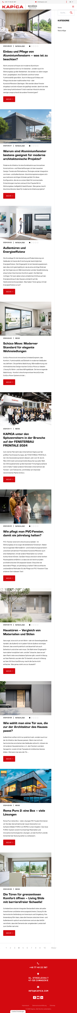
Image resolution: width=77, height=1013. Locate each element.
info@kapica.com (38, 991)
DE (70, 2)
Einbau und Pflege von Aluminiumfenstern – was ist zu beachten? (25, 55)
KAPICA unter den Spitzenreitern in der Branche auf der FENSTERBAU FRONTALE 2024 (24, 439)
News (17, 338)
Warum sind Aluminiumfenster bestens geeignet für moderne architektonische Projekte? (24, 155)
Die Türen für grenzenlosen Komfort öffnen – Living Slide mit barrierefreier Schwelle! (23, 898)
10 (45, 948)
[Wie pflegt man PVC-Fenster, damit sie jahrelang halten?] (25, 506)
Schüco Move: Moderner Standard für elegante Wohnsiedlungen (20, 347)
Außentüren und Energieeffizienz (14, 250)
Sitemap (52, 1005)
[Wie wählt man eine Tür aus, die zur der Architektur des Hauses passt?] (25, 698)
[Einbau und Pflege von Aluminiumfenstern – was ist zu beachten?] (25, 27)
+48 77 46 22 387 (38, 967)
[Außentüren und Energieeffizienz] (25, 223)
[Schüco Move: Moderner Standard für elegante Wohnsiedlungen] (25, 319)
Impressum (25, 1005)
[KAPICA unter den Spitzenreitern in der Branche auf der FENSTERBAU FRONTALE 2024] (25, 409)
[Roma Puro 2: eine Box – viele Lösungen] (25, 786)
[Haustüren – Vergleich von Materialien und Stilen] (25, 605)
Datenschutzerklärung (39, 1005)
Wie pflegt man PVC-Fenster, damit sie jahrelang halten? (23, 533)
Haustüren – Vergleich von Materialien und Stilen (22, 632)
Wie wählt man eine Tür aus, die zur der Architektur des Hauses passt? (25, 727)
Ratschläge (20, 46)
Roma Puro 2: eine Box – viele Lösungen (24, 812)
